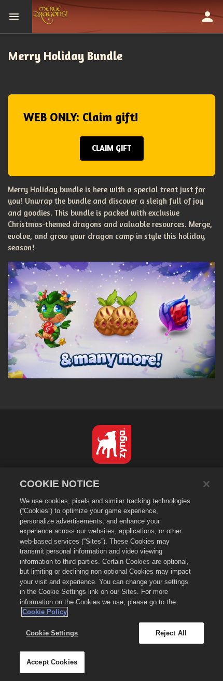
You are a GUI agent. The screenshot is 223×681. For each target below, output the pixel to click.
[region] (111, 574)
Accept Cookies (51, 662)
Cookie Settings (52, 633)
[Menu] (16, 16)
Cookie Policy (44, 612)
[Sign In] (207, 16)
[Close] (206, 484)
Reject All (171, 633)
